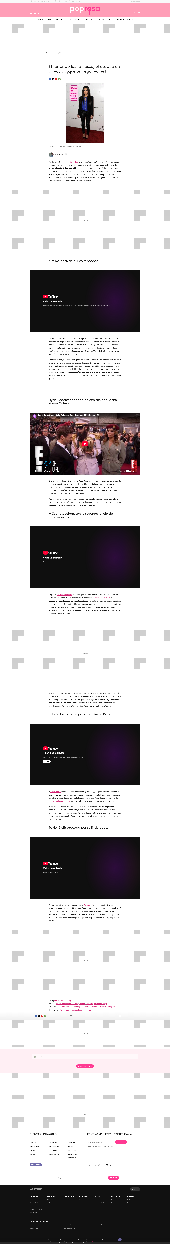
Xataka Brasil (34, 1228)
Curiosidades (34, 1146)
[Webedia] (36, 1188)
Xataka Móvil (34, 1203)
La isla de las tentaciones (72, 1156)
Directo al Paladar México (84, 1226)
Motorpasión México (101, 1225)
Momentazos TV (125, 19)
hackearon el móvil (102, 598)
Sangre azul (53, 1142)
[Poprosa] (85, 9)
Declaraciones (54, 1146)
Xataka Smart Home (36, 1209)
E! (72, 1003)
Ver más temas (35, 1165)
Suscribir (121, 1142)
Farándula (69, 1016)
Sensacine (66, 1200)
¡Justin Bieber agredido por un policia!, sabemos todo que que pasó (87, 1007)
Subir (133, 1189)
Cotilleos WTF (105, 19)
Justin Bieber (55, 791)
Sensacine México (68, 1225)
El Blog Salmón (131, 1200)
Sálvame (33, 1155)
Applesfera (33, 1206)
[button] (61, 154)
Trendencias (114, 1200)
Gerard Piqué (72, 1150)
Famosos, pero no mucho (50, 19)
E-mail (59, 79)
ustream (89, 1003)
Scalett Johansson (64, 594)
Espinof (65, 1203)
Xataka (32, 1200)
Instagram (139, 13)
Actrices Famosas (81, 1016)
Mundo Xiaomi (34, 1212)
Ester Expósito (58, 53)
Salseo (89, 19)
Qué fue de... (75, 19)
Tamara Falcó (53, 1150)
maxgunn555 (79, 1003)
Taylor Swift (88, 905)
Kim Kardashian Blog (62, 1000)
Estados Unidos (60, 1016)
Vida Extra (49, 1203)
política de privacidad (109, 1146)
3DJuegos (49, 1200)
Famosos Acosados (95, 1016)
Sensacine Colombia (69, 1228)
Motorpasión (99, 1200)
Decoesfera (114, 1203)
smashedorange (100, 1003)
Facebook (130, 13)
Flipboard (56, 79)
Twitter (135, 13)
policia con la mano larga (59, 801)
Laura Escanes (54, 1155)
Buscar (39, 13)
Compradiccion (115, 1206)
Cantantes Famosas (110, 1016)
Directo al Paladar (84, 1200)
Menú (30, 13)
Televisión (71, 1142)
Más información (97, 1242)
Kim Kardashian (72, 162)
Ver (86, 1066)
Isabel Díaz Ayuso (46, 53)
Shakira (33, 1150)
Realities (33, 1142)
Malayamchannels (63, 1003)
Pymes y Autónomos (133, 1203)
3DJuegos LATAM (51, 1225)
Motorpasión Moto (100, 1203)
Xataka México (34, 1225)
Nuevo (35, 13)
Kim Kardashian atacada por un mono (75, 1010)
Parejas (70, 1146)
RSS (111, 1165)
